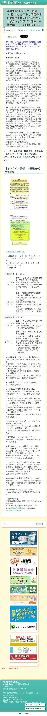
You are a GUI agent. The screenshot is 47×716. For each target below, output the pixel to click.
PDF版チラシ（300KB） (15, 252)
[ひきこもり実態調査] (23, 555)
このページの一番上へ (35, 705)
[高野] (23, 645)
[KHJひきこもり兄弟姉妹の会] (23, 574)
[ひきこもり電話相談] (23, 629)
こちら (26, 157)
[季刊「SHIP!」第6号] (23, 545)
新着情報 (32, 30)
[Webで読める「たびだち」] (23, 592)
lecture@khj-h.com (12, 57)
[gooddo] (23, 659)
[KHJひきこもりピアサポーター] (23, 583)
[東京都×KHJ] (23, 603)
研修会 (38, 30)
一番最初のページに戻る (36, 708)
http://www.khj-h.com (13, 510)
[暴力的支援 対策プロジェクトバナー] (23, 564)
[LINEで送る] (12, 36)
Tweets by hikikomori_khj (10, 668)
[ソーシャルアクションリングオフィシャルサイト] (23, 652)
